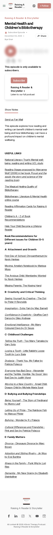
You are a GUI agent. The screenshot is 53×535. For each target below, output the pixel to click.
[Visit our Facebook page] (8, 516)
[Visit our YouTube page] (37, 516)
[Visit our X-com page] (30, 516)
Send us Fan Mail (14, 119)
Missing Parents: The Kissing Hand (23, 285)
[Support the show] (34, 6)
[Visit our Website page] (44, 516)
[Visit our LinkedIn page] (15, 516)
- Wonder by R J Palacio (22, 420)
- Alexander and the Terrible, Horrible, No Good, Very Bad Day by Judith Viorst (26, 374)
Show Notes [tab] (11, 109)
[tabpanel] (26, 299)
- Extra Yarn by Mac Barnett (26, 308)
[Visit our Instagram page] (22, 516)
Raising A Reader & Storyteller (20, 5)
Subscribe (19, 80)
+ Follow (44, 6)
